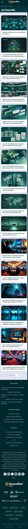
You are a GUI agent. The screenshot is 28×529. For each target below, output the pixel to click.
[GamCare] (20, 492)
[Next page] (17, 375)
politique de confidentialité (21, 524)
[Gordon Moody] (14, 496)
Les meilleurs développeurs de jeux (14, 422)
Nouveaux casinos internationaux (14, 419)
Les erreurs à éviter (14, 414)
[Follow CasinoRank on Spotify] (19, 474)
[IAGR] (6, 492)
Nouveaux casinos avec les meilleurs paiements (11, 403)
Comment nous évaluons (14, 434)
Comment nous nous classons (14, 437)
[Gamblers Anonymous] (12, 492)
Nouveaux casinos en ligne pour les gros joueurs (12, 395)
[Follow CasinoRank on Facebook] (5, 474)
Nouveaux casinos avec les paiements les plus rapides (12, 388)
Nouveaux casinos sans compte (14, 399)
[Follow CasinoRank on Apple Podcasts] (23, 474)
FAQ (14, 440)
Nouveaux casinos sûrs (14, 392)
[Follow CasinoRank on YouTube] (15, 474)
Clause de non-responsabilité (14, 443)
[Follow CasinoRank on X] (12, 474)
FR (13, 478)
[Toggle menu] (2, 1)
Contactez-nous (14, 445)
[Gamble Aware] (12, 500)
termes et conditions (9, 526)
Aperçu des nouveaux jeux (14, 416)
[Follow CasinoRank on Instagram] (8, 474)
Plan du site (20, 526)
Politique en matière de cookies (8, 524)
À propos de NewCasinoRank (14, 432)
